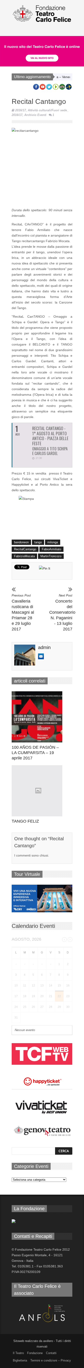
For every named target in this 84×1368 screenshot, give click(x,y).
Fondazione (35, 1353)
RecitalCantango (25, 549)
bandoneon (21, 542)
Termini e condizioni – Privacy (50, 1360)
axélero (48, 1341)
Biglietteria (20, 1360)
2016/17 (20, 110)
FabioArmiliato (51, 549)
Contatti (51, 1353)
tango (38, 542)
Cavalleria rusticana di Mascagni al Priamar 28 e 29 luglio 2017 (23, 612)
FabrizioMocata (24, 556)
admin (44, 647)
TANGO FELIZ (25, 821)
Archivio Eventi (35, 115)
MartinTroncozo (50, 556)
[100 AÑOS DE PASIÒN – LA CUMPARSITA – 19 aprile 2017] (38, 716)
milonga (52, 542)
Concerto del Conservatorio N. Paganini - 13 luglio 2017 (60, 612)
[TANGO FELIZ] (38, 790)
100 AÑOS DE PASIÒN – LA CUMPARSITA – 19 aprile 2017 (35, 752)
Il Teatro (18, 1353)
